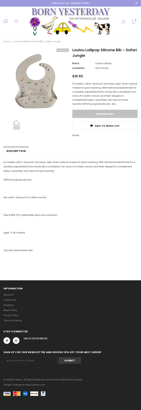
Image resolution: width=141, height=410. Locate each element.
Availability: (78, 68)
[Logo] (70, 21)
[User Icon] (124, 21)
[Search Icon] (16, 21)
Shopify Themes (12, 384)
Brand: (75, 63)
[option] (36, 81)
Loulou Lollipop (103, 63)
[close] (136, 3)
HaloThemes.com (35, 384)
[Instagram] (16, 340)
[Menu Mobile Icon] (5, 21)
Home (6, 41)
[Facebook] (6, 340)
